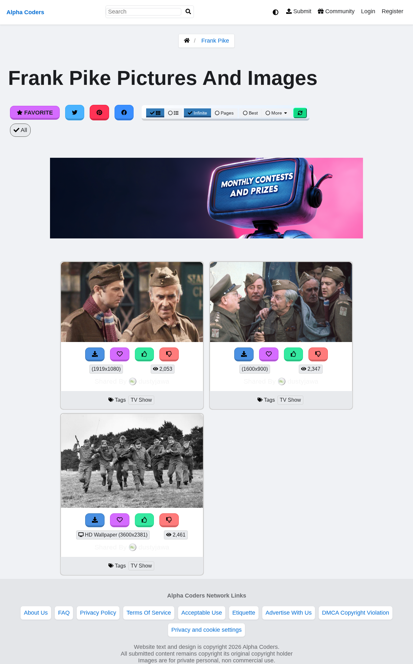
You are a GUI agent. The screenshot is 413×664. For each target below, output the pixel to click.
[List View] (173, 112)
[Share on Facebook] (124, 112)
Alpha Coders (25, 12)
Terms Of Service (148, 612)
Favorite (38, 112)
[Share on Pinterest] (99, 112)
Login (368, 11)
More (276, 113)
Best (252, 113)
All (23, 130)
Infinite (200, 113)
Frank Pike (215, 40)
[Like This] (144, 354)
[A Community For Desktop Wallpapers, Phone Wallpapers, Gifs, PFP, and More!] (187, 40)
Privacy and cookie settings (206, 630)
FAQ (64, 612)
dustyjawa (153, 381)
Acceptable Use (201, 612)
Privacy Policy (98, 612)
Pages (227, 113)
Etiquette (243, 612)
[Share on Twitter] (75, 112)
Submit (301, 11)
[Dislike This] (169, 354)
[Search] (188, 12)
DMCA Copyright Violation (355, 612)
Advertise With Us (289, 612)
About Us (36, 612)
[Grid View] (155, 112)
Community (339, 11)
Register (392, 11)
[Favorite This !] (119, 354)
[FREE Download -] (95, 354)
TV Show (141, 400)
